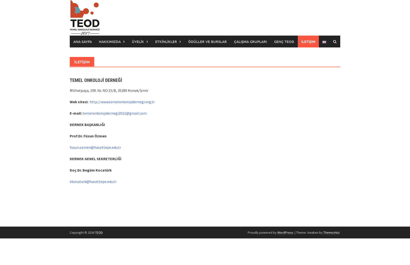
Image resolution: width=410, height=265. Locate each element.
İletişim (308, 41)
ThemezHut (331, 232)
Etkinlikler (166, 41)
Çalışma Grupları (250, 41)
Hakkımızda (110, 41)
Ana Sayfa (82, 41)
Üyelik (138, 41)
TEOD (99, 232)
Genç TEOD (284, 41)
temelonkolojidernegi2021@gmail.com (115, 113)
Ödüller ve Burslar (207, 41)
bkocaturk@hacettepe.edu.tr (93, 181)
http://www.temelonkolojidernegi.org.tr (122, 101)
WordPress (285, 232)
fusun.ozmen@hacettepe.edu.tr (95, 147)
